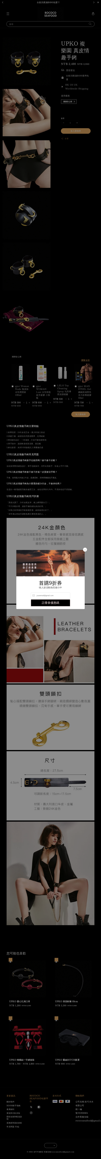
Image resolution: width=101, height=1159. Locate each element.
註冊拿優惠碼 (50, 602)
